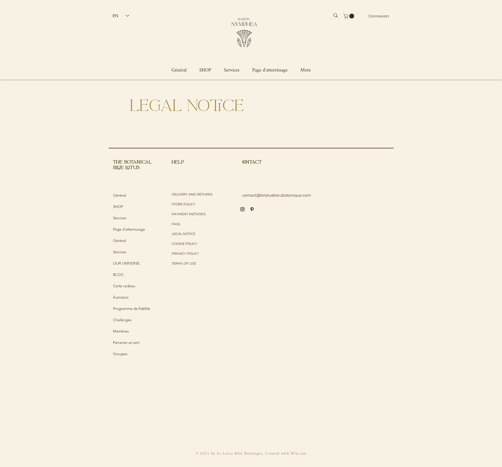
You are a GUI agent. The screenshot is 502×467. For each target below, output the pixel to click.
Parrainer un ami (126, 342)
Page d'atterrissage (129, 229)
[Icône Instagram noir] (242, 209)
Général (119, 195)
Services (119, 218)
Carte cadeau (124, 286)
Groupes (120, 354)
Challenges (122, 320)
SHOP (118, 206)
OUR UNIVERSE (126, 263)
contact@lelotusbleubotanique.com (276, 195)
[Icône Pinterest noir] (252, 209)
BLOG (118, 274)
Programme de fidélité (131, 308)
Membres (121, 331)
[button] (349, 16)
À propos (121, 297)
